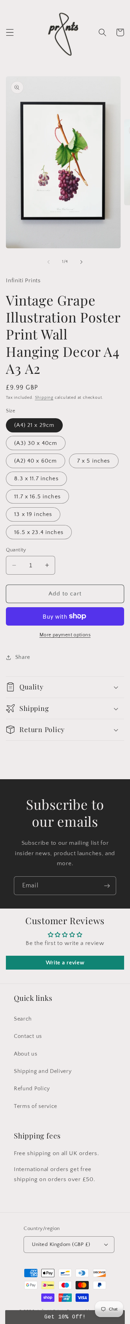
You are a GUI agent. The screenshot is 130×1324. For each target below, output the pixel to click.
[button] (10, 32)
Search (23, 1019)
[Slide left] (48, 261)
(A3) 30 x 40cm (35, 443)
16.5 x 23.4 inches (38, 532)
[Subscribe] (107, 885)
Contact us (28, 1036)
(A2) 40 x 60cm (35, 461)
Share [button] (22, 657)
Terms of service (35, 1106)
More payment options (65, 635)
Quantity (16, 550)
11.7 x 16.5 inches (37, 496)
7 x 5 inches (93, 461)
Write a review (65, 963)
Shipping (44, 397)
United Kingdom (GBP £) (61, 1244)
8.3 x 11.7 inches (36, 478)
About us (25, 1054)
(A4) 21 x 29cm (34, 425)
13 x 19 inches (33, 514)
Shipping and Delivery (43, 1071)
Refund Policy (32, 1088)
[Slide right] (81, 261)
